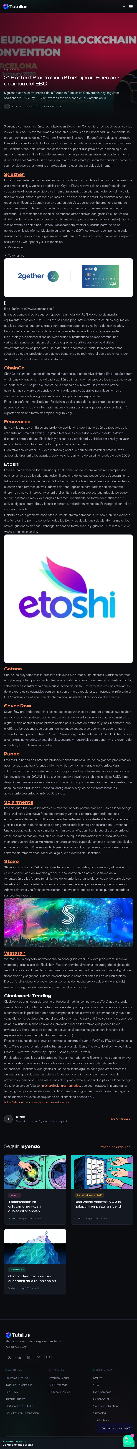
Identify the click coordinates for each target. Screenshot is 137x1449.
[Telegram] (38, 1357)
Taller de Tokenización (19, 1385)
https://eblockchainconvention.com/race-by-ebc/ (36, 1102)
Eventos (16, 69)
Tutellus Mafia (101, 1420)
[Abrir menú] (131, 7)
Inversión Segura (59, 1378)
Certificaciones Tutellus (19, 1406)
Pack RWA (12, 1392)
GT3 (96, 1385)
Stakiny (97, 1378)
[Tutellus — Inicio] (15, 6)
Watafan (15, 953)
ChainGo (14, 368)
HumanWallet (101, 1399)
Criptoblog (99, 1413)
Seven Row (17, 706)
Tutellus (16, 106)
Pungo (12, 754)
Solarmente (18, 802)
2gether (14, 174)
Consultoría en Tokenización (22, 1413)
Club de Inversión (59, 1392)
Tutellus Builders (15, 1399)
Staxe (11, 861)
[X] (9, 1357)
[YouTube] (48, 1357)
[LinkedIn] (19, 1357)
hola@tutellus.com (16, 1347)
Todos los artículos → (117, 1147)
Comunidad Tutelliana (106, 1406)
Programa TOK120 (17, 1378)
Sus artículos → (121, 1119)
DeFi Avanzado (58, 1385)
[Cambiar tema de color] (124, 7)
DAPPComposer (102, 1392)
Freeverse (17, 421)
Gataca (13, 669)
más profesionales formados (61, 1085)
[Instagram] (28, 1357)
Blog (6, 69)
